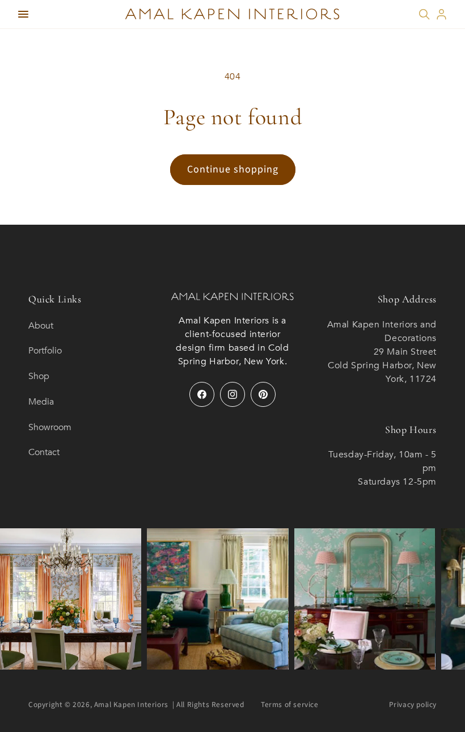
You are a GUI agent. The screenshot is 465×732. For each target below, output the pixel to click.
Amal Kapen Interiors (131, 704)
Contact (44, 452)
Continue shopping (232, 169)
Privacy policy (413, 704)
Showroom (49, 427)
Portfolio (45, 350)
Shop (38, 376)
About (40, 325)
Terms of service (290, 704)
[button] (23, 14)
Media (41, 402)
